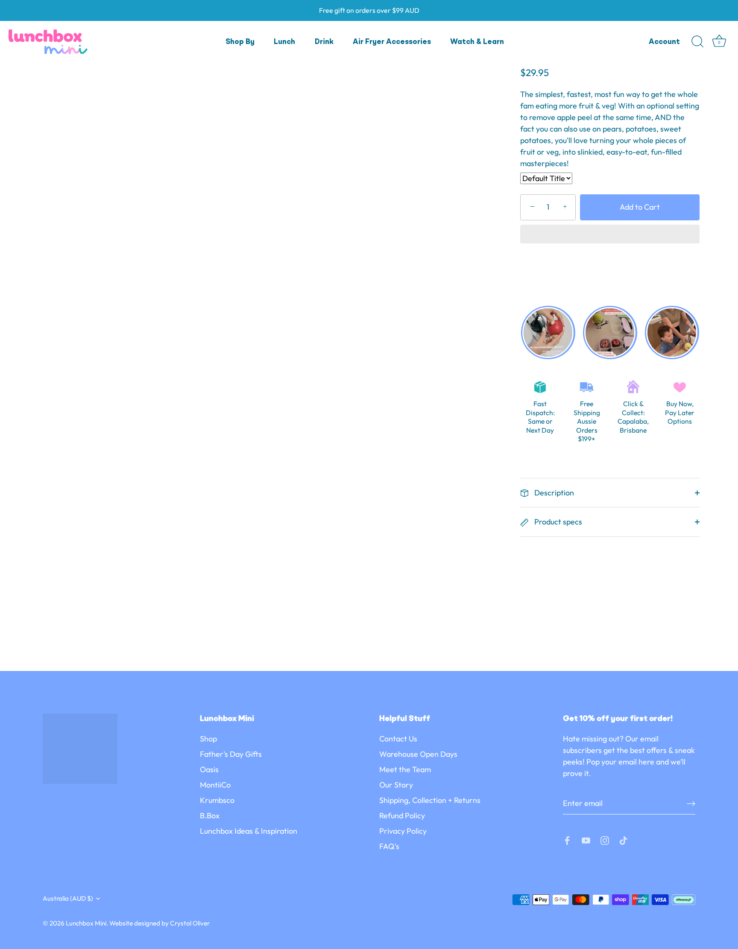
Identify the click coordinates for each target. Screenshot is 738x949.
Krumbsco (217, 800)
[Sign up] (691, 803)
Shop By (240, 42)
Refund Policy (402, 815)
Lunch (284, 42)
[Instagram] (604, 839)
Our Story (396, 785)
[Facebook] (567, 839)
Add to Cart (640, 207)
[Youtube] (586, 839)
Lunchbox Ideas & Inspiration (248, 831)
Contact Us (398, 739)
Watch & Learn (477, 42)
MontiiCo (215, 785)
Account (664, 42)
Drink (324, 42)
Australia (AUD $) (68, 898)
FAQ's (389, 846)
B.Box (210, 815)
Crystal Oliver (190, 923)
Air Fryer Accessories (392, 42)
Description (553, 493)
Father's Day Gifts (231, 754)
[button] (610, 235)
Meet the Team (405, 769)
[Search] (697, 41)
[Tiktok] (623, 839)
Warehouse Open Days (418, 754)
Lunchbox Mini (86, 923)
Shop (208, 739)
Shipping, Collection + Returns (429, 800)
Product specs (557, 522)
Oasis (209, 769)
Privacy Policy (403, 831)
